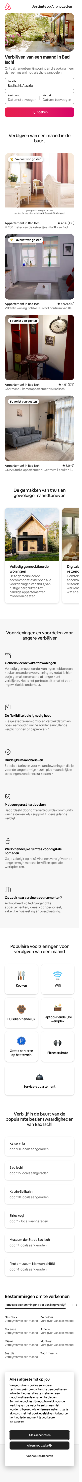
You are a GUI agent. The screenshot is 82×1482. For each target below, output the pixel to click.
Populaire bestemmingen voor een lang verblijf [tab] (35, 1305)
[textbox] (22, 99)
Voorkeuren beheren (39, 1456)
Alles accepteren (40, 1435)
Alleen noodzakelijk (39, 1445)
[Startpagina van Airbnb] (8, 6)
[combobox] (39, 85)
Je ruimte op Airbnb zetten (52, 6)
